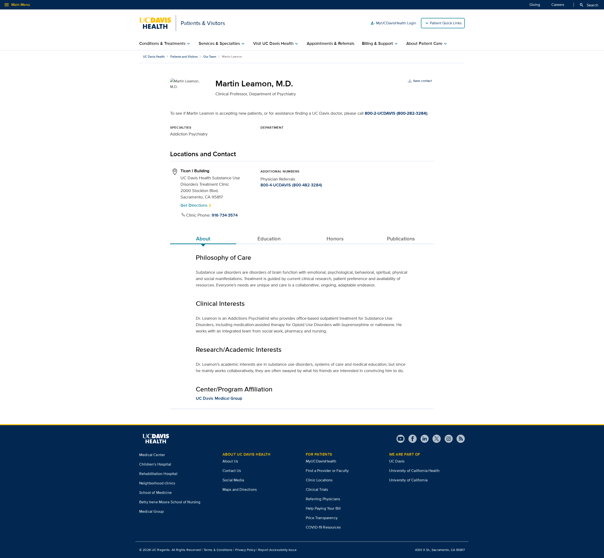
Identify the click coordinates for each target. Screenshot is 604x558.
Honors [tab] (335, 238)
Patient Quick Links (445, 23)
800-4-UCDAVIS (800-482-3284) (291, 185)
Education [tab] (269, 238)
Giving (534, 4)
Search (588, 5)
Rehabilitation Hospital (158, 473)
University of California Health (414, 470)
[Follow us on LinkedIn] (423, 439)
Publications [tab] (401, 238)
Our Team (209, 56)
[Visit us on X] (435, 439)
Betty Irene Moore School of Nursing (170, 502)
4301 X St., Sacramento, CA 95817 (440, 549)
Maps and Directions (239, 489)
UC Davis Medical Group (219, 398)
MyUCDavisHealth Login (393, 23)
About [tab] (203, 238)
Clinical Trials (317, 489)
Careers (557, 4)
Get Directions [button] (193, 205)
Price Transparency (322, 517)
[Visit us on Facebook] (411, 439)
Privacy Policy (245, 549)
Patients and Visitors (184, 56)
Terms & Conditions (218, 549)
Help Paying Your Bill (323, 508)
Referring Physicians (323, 499)
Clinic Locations (319, 480)
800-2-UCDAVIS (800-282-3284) (396, 113)
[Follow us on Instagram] (447, 439)
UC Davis (396, 461)
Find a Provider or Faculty (327, 470)
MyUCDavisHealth (321, 461)
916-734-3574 (225, 215)
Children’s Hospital (155, 464)
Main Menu (17, 4)
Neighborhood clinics (157, 483)
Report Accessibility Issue (277, 549)
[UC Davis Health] (155, 439)
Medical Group (151, 511)
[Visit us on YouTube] (400, 439)
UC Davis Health (154, 56)
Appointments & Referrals (330, 43)
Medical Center (152, 454)
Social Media (233, 480)
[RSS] (459, 439)
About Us (230, 461)
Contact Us (231, 470)
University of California (408, 480)
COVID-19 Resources (323, 527)
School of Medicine (155, 492)
